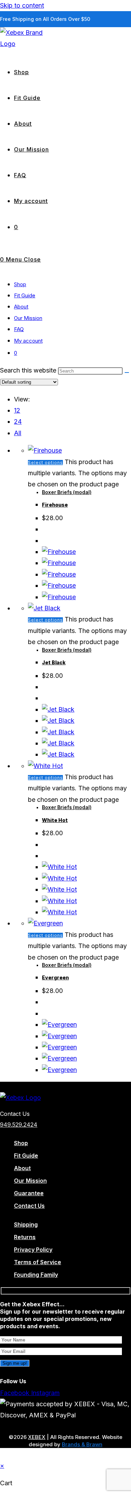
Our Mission (28, 318)
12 (17, 410)
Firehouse (55, 505)
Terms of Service (37, 1262)
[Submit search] (126, 372)
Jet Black (54, 662)
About (21, 306)
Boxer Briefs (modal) (67, 492)
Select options (45, 462)
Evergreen (55, 977)
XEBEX (36, 1437)
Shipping (26, 1224)
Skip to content (22, 5)
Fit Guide (24, 295)
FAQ (19, 329)
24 (18, 421)
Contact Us (29, 1205)
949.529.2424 (18, 1124)
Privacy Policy (33, 1249)
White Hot (55, 820)
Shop (20, 284)
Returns (25, 1237)
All (17, 433)
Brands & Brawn (82, 1444)
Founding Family (36, 1274)
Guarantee (29, 1193)
